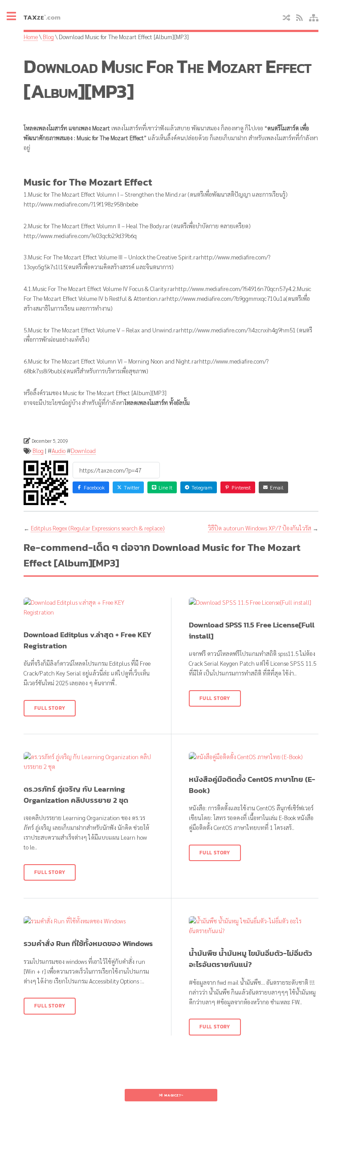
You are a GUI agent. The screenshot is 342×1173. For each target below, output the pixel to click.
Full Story (49, 708)
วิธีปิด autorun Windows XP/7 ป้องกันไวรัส (259, 528)
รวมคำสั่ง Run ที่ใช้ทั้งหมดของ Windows (88, 943)
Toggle (16, 16)
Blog (48, 36)
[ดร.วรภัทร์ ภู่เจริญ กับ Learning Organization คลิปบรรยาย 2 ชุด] (88, 762)
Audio (58, 450)
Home (31, 36)
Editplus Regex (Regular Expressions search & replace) (98, 528)
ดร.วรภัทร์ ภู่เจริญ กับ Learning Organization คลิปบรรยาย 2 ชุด (76, 795)
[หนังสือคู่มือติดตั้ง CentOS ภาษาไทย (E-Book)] (253, 757)
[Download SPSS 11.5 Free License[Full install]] (253, 602)
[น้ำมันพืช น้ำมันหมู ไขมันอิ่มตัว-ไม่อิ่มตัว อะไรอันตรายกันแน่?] (253, 926)
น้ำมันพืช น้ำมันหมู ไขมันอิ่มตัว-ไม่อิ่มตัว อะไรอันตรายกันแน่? (250, 959)
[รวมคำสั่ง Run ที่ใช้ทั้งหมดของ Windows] (88, 921)
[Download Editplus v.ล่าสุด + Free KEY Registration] (88, 607)
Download (83, 450)
